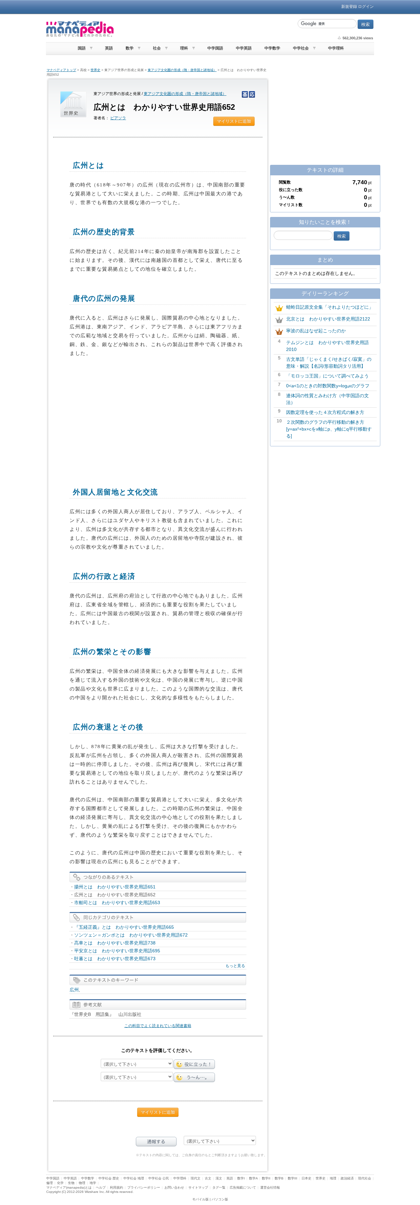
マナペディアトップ (61, 70)
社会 (157, 48)
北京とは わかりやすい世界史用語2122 (328, 318)
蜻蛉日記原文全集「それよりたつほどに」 (329, 307)
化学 (60, 1183)
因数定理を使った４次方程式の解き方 (325, 412)
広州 (74, 989)
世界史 (95, 70)
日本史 (306, 1178)
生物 (71, 1183)
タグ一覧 (218, 1187)
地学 (93, 1183)
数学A (253, 1178)
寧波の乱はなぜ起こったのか (316, 330)
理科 (184, 48)
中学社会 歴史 (108, 1178)
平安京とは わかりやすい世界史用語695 (117, 950)
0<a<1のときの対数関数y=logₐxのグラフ (327, 385)
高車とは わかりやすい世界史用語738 (115, 942)
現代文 (195, 1178)
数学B (279, 1178)
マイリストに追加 (234, 121)
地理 (333, 1178)
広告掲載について (243, 1187)
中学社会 (301, 48)
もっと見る (235, 965)
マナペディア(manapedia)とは (69, 1187)
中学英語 (244, 48)
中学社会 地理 (133, 1178)
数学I (241, 1178)
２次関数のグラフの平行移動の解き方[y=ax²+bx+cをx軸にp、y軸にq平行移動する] (329, 428)
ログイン (366, 6)
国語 (82, 48)
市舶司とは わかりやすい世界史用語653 (117, 902)
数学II (266, 1178)
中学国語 (215, 48)
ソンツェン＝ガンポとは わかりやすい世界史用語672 (131, 935)
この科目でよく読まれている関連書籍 (157, 1025)
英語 (109, 48)
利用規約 (116, 1187)
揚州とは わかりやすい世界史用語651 (115, 886)
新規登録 (349, 6)
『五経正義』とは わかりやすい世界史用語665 (124, 927)
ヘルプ (101, 1187)
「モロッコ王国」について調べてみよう (327, 376)
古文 (208, 1178)
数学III (292, 1178)
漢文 (219, 1178)
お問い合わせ (174, 1187)
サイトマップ (198, 1187)
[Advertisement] (205, 29)
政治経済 (347, 1178)
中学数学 (272, 48)
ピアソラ (118, 118)
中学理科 (336, 48)
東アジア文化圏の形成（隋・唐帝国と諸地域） (182, 70)
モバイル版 (200, 1199)
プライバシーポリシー (143, 1187)
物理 (82, 1183)
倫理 (49, 1183)
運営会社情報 (270, 1187)
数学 (130, 48)
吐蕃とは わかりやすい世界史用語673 (115, 958)
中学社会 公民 (158, 1178)
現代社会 (364, 1178)
